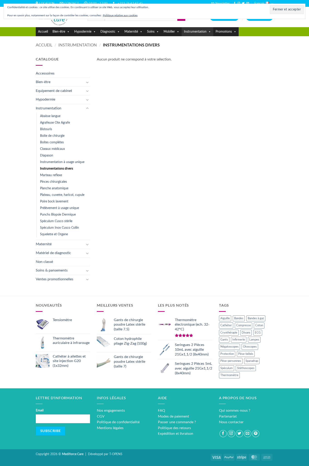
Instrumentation (195, 31)
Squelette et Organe (54, 234)
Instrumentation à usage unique (62, 162)
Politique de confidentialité (118, 422)
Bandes (238, 318)
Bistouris (46, 129)
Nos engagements (111, 410)
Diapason (46, 155)
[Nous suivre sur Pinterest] (255, 433)
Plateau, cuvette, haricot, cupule (62, 195)
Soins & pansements (52, 270)
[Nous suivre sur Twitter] (243, 3)
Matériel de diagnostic (53, 253)
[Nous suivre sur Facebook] (234, 3)
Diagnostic (107, 31)
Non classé (44, 262)
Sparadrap (251, 361)
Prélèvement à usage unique (59, 208)
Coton (259, 325)
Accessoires (45, 73)
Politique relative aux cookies (120, 15)
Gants (224, 339)
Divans (246, 332)
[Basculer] (87, 82)
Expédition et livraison (175, 433)
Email (39, 410)
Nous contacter (231, 422)
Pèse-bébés (245, 354)
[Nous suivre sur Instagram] (239, 3)
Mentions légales (110, 428)
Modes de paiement (173, 416)
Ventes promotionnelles (54, 279)
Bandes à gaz (256, 318)
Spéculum (226, 368)
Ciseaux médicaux (52, 149)
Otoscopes (250, 346)
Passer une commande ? (177, 422)
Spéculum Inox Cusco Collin (59, 227)
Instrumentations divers (56, 168)
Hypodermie (82, 31)
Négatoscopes (229, 346)
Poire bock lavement (54, 201)
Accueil (43, 31)
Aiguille (225, 318)
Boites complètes (52, 142)
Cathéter (226, 325)
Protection (227, 354)
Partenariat (228, 416)
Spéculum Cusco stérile (56, 221)
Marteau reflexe (51, 175)
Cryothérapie (228, 332)
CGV (101, 416)
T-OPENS (115, 454)
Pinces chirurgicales (53, 181)
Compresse (243, 325)
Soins (150, 31)
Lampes (254, 339)
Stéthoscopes (245, 368)
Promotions (224, 31)
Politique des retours (174, 428)
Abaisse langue (50, 116)
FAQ (161, 410)
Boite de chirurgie (52, 135)
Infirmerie (238, 339)
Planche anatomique (54, 188)
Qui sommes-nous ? (234, 410)
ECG (258, 332)
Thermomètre (229, 375)
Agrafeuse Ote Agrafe (55, 122)
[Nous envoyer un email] (247, 3)
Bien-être (58, 31)
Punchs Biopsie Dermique (58, 214)
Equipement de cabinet (54, 91)
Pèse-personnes (230, 361)
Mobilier (169, 31)
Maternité (131, 31)
